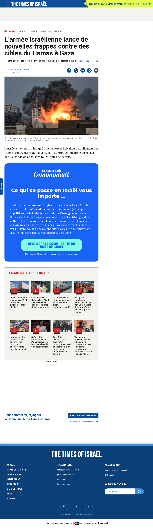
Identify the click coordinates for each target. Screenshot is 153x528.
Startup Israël (14, 489)
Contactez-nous (63, 484)
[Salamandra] (102, 523)
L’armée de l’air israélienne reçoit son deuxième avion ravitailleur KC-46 (61, 302)
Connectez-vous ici (90, 421)
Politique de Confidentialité (67, 470)
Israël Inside (13, 479)
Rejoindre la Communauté (106, 3)
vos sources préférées (87, 61)
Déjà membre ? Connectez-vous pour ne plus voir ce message (51, 254)
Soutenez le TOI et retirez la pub (137, 4)
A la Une (11, 498)
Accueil (11, 465)
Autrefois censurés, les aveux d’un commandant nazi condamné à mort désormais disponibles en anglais (62, 345)
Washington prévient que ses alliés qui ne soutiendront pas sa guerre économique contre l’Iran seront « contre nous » (83, 345)
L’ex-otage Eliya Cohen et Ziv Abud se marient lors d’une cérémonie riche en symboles (40, 302)
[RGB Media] (79, 523)
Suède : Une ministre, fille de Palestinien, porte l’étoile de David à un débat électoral (40, 342)
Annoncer (60, 479)
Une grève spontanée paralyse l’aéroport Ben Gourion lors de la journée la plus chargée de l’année (83, 304)
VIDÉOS (10, 494)
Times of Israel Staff (18, 69)
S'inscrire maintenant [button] (83, 415)
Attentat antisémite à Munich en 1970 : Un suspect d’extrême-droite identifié (19, 302)
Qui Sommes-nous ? (65, 474)
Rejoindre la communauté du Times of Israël (51, 245)
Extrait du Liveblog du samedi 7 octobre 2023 (40, 31)
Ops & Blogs (13, 484)
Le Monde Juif (14, 474)
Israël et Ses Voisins (17, 470)
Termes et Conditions (65, 465)
